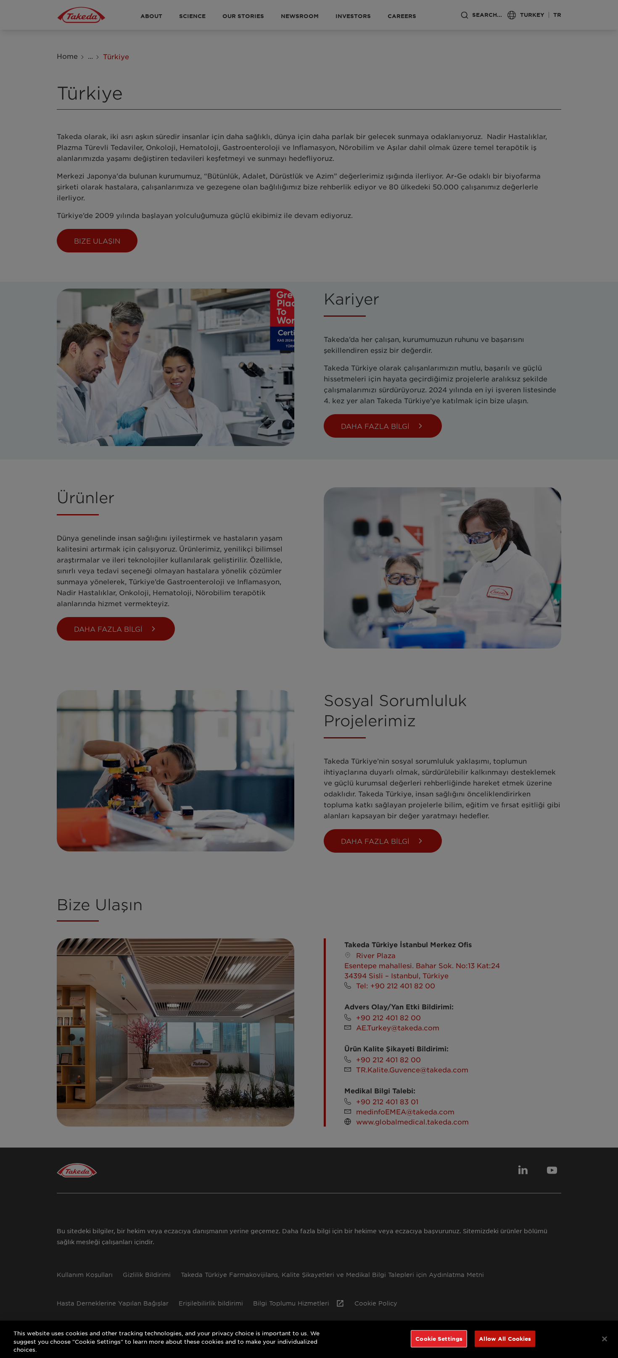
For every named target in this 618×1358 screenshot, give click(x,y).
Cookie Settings (438, 1338)
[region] (309, 1339)
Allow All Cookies (505, 1338)
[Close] (604, 1338)
